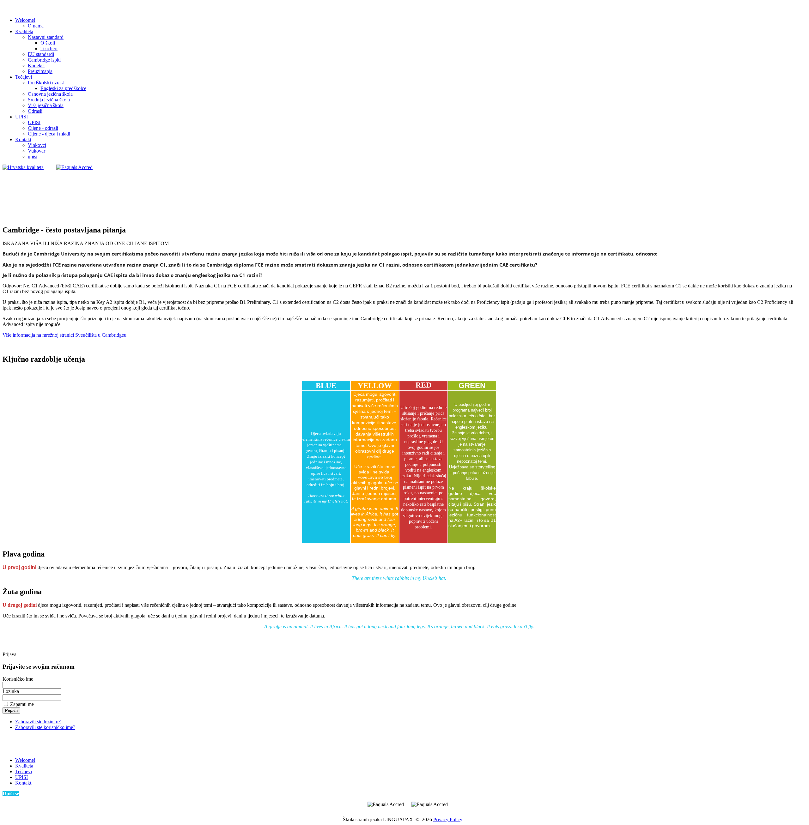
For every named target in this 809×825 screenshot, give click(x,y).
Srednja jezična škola (49, 99)
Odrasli (35, 111)
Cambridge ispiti (44, 60)
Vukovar (36, 151)
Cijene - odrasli (43, 128)
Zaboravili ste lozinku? (38, 721)
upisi (32, 156)
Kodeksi (36, 65)
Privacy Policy (447, 819)
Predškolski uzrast (46, 82)
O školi (47, 42)
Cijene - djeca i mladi (49, 133)
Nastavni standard (46, 37)
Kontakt (23, 139)
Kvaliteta (24, 31)
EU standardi (41, 54)
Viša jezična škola (46, 105)
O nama (36, 25)
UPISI (21, 116)
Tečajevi (23, 77)
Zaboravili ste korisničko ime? (45, 727)
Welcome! (25, 20)
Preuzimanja (40, 71)
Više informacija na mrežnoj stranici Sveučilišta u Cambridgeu (64, 335)
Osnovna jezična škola (50, 94)
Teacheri (49, 48)
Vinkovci (37, 145)
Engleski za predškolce (63, 88)
